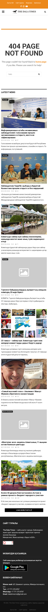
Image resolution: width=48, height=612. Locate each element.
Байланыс (37, 3)
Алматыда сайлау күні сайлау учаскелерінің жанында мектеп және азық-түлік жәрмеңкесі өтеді (22, 239)
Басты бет (10, 3)
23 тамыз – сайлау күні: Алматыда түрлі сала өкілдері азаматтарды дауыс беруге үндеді (21, 342)
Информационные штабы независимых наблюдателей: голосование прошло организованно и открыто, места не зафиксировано (19, 134)
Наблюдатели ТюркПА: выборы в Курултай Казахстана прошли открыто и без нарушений (22, 187)
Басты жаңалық (7, 411)
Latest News (8, 92)
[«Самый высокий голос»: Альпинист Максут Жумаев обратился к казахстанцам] (24, 374)
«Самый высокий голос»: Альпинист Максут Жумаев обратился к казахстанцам (21, 392)
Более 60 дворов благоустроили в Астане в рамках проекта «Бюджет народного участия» (22, 494)
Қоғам (5, 361)
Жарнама (29, 3)
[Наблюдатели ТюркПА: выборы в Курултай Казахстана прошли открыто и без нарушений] (24, 168)
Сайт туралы (20, 3)
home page (41, 62)
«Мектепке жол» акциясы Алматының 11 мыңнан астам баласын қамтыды (24, 443)
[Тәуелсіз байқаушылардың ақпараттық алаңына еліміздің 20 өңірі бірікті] (24, 272)
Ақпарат (5, 99)
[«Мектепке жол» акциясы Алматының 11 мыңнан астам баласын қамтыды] (24, 425)
